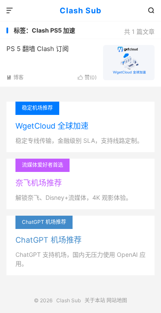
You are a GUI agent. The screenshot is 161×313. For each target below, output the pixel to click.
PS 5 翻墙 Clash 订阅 (37, 49)
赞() (87, 77)
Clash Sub (80, 10)
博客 (15, 77)
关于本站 (95, 300)
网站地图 (116, 300)
